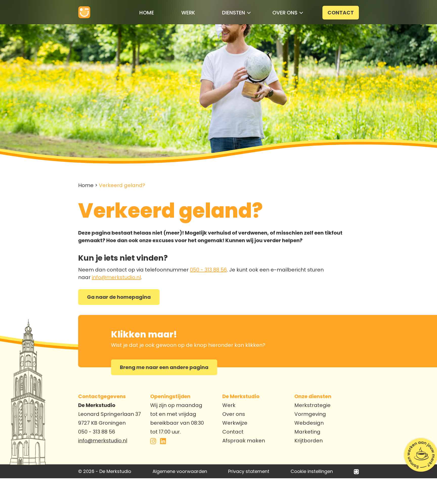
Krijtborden (308, 440)
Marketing (307, 431)
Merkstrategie (312, 405)
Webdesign (309, 422)
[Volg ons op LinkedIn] (163, 441)
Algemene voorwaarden (179, 471)
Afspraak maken (243, 440)
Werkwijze (234, 422)
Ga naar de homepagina (119, 297)
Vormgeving (310, 414)
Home (86, 185)
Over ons (233, 414)
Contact (233, 431)
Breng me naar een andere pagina (164, 367)
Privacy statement (248, 471)
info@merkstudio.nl (116, 277)
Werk (228, 405)
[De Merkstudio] (356, 471)
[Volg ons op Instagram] (153, 441)
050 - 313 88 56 (208, 269)
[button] (233, 12)
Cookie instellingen (312, 471)
